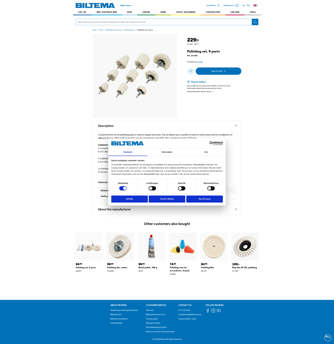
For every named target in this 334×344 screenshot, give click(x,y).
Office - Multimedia (185, 12)
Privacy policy (152, 318)
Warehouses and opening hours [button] (124, 310)
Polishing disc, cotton (117, 267)
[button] (256, 5)
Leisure (146, 12)
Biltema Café (115, 314)
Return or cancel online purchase (160, 331)
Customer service (156, 305)
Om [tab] (206, 152)
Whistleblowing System (156, 327)
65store (199, 61)
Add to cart (216, 71)
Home (163, 12)
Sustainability (116, 323)
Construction (213, 12)
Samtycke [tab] (127, 152)
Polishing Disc (207, 267)
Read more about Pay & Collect (199, 91)
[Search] (255, 22)
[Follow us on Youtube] (219, 311)
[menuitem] (82, 12)
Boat (129, 12)
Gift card (149, 310)
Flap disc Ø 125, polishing (244, 267)
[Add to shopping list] (190, 71)
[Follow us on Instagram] (213, 311)
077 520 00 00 (184, 310)
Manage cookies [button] (153, 323)
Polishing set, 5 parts (86, 267)
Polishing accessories (113, 30)
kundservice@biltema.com (189, 314)
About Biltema (118, 305)
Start (94, 30)
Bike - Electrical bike (107, 12)
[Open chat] (328, 338)
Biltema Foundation (119, 318)
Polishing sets (129, 30)
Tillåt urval (167, 199)
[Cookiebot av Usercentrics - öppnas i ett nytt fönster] (211, 143)
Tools (253, 12)
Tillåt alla (204, 199)
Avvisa (129, 199)
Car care (235, 12)
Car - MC (82, 12)
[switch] (152, 188)
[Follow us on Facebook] (208, 311)
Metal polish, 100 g (147, 267)
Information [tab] (167, 152)
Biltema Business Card (155, 314)
